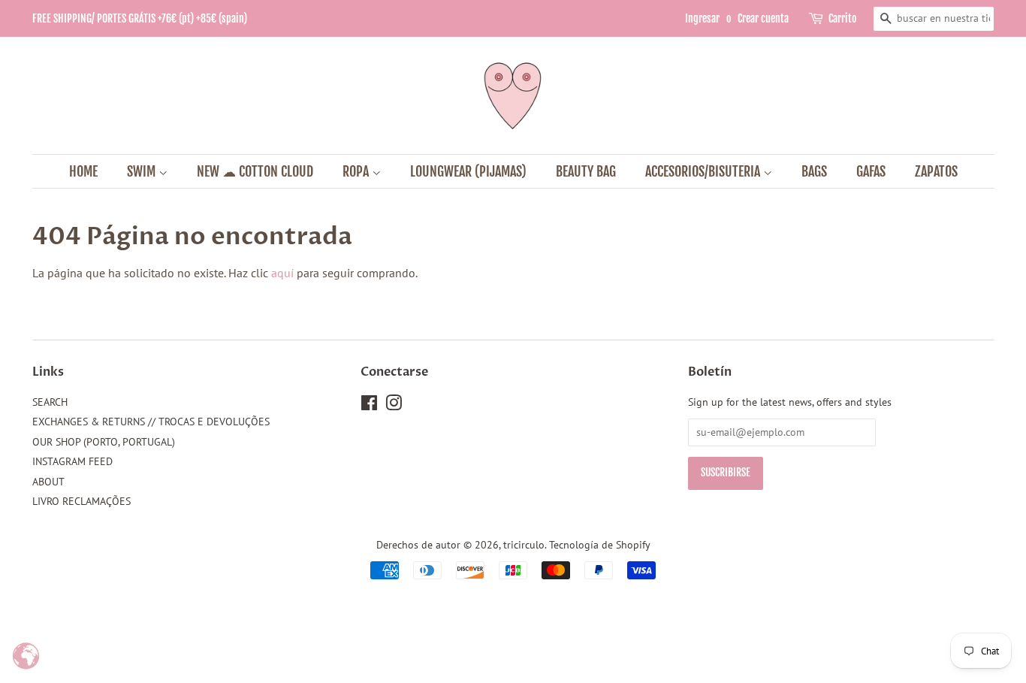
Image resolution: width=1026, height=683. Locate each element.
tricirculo (524, 545)
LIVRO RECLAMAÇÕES (81, 501)
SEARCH (50, 402)
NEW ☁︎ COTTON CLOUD (255, 171)
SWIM (142, 171)
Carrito (842, 18)
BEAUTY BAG (586, 171)
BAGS (814, 171)
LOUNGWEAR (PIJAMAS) (468, 171)
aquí (282, 272)
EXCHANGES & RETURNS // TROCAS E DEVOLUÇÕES (151, 421)
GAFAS (871, 171)
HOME (83, 171)
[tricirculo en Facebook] (369, 406)
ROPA (357, 171)
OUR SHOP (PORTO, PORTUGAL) (103, 442)
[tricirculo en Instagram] (393, 406)
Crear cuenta (763, 18)
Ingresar (702, 18)
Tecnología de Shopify (599, 545)
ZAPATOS (936, 171)
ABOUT (48, 481)
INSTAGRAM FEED (72, 461)
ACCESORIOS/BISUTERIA (704, 171)
